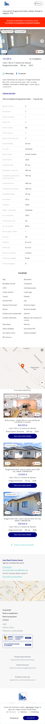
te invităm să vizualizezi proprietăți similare (22, 23)
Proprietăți (7, 610)
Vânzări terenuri (22, 665)
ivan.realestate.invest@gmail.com (15, 570)
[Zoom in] (42, 382)
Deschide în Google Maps (12, 577)
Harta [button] (40, 52)
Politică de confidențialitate (13, 631)
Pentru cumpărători (10, 613)
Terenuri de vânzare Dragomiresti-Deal (22, 668)
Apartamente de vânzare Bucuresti (22, 660)
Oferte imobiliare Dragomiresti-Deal (17, 99)
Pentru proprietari (10, 617)
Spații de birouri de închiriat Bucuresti (22, 680)
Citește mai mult (9, 93)
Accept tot (31, 718)
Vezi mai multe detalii (22, 436)
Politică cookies (8, 627)
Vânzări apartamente (22, 657)
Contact (6, 620)
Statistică (23, 712)
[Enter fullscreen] (42, 350)
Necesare (12, 712)
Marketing (35, 712)
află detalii (30, 707)
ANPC (5, 624)
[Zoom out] (42, 386)
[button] (3, 41)
